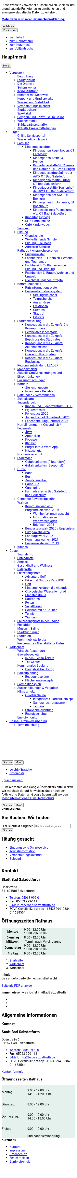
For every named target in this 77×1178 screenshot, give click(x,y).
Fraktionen (40, 306)
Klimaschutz (26, 691)
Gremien (39, 310)
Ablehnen (8, 26)
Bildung (22, 232)
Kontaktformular (13, 1071)
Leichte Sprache (20, 769)
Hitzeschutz (33, 450)
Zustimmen (9, 30)
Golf (28, 584)
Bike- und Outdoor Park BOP (44, 580)
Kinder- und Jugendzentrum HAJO (48, 406)
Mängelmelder (27, 369)
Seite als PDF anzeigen (17, 985)
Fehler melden (19, 1158)
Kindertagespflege (37, 217)
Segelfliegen (33, 606)
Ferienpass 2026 (36, 413)
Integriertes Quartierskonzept (53, 699)
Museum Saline (28, 628)
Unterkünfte (25, 558)
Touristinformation (22, 851)
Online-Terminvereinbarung (28, 721)
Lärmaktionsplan (29, 684)
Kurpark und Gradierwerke (35, 98)
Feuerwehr (32, 439)
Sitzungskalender (45, 295)
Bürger (14, 132)
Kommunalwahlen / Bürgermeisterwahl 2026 (42, 508)
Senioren (23, 228)
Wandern (31, 617)
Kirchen (22, 547)
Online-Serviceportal (31, 135)
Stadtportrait (26, 80)
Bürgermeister (35, 254)
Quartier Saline (35, 695)
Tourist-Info (25, 554)
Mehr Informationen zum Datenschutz (28, 798)
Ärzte (28, 432)
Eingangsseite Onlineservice (28, 847)
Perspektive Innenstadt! (41, 332)
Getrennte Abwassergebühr (36, 499)
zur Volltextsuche (21, 48)
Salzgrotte (24, 569)
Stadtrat (38, 313)
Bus (28, 476)
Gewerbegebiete (28, 654)
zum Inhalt (16, 37)
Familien (23, 143)
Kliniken (30, 443)
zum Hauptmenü (21, 41)
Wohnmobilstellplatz (31, 639)
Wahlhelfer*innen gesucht (51, 513)
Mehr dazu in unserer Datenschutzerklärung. (33, 19)
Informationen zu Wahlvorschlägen (45, 519)
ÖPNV (21, 469)
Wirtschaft (16, 647)
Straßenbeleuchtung (39, 710)
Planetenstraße (35, 595)
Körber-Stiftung (27, 91)
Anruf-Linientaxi (36, 480)
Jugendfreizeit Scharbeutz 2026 (47, 417)
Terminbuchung (28, 725)
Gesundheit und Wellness (34, 565)
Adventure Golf (35, 576)
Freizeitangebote (28, 573)
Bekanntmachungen (31, 380)
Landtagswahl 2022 (39, 536)
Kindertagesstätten (38, 147)
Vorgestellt (16, 73)
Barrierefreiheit (19, 1161)
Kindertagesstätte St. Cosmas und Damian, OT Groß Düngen (54, 167)
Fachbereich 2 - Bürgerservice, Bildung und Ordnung (45, 267)
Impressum (17, 1150)
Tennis (29, 614)
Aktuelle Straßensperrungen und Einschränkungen (39, 374)
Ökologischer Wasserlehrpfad (45, 591)
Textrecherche (42, 299)
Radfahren (32, 599)
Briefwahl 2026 (43, 525)
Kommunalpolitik (29, 284)
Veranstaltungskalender (33, 106)
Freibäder (23, 625)
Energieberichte (35, 714)
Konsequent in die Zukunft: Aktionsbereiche (44, 345)
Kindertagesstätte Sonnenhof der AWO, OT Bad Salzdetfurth (53, 189)
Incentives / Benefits (39, 391)
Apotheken (32, 436)
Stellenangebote (36, 387)
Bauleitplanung (27, 673)
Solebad (15, 858)
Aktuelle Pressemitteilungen (36, 128)
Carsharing (32, 488)
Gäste (13, 551)
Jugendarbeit (26, 402)
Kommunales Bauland (32, 665)
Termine (38, 706)
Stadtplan (24, 636)
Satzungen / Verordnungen (36, 395)
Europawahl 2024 (37, 532)
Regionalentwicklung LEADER (37, 365)
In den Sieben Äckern (39, 658)
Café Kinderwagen (38, 224)
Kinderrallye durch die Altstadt (46, 588)
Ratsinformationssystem (42, 287)
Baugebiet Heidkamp (39, 669)
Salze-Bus (32, 484)
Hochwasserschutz (30, 454)
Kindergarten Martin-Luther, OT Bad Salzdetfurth (52, 182)
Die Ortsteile (25, 84)
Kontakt (14, 1147)
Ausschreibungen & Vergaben (37, 688)
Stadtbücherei (27, 110)
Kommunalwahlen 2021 (41, 539)
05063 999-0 (24, 897)
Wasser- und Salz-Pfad (33, 102)
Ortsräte (38, 317)
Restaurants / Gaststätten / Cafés (40, 643)
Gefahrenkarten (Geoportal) (44, 465)
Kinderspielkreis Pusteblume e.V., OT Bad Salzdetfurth (52, 211)
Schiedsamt (25, 399)
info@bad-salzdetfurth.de (32, 905)
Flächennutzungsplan (40, 680)
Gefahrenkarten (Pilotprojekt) (45, 462)
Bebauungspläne (37, 677)
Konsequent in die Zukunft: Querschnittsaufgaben (44, 352)
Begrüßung (25, 76)
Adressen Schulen (37, 247)
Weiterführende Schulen (41, 239)
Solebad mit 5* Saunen (41, 610)
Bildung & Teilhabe (38, 243)
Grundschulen (35, 236)
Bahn (28, 473)
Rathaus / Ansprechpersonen (37, 250)
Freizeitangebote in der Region (38, 621)
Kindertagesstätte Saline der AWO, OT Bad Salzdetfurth (52, 174)
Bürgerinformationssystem (43, 291)
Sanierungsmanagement (50, 702)
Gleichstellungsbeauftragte (44, 280)
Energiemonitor (27, 717)
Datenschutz (18, 1154)
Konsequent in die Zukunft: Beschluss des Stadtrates (44, 337)
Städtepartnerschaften (32, 124)
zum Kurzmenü (20, 45)
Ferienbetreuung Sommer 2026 (46, 421)
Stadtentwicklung (29, 321)
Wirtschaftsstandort (31, 651)
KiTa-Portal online (37, 221)
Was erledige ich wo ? (32, 139)
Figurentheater (35, 410)
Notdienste (16, 773)
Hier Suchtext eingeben (17, 826)
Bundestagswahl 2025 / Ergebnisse (49, 528)
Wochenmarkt (27, 121)
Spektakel (24, 113)
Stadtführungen (28, 632)
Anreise (22, 562)
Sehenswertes (27, 87)
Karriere (22, 384)
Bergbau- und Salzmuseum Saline (40, 117)
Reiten (29, 602)
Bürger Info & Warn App (41, 447)
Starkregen (24, 458)
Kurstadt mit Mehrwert (32, 95)
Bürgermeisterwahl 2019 (42, 543)
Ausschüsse (41, 302)
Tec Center (32, 662)
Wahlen (22, 502)
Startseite (16, 960)
